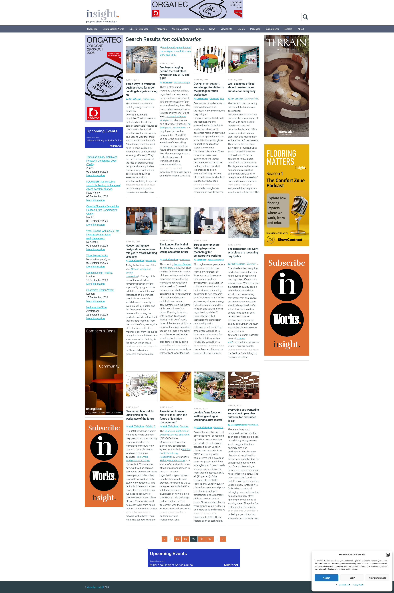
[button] (387, 554)
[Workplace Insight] (102, 15)
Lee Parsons (202, 98)
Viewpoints (226, 29)
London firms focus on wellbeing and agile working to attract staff (208, 416)
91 (202, 538)
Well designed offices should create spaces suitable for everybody (241, 87)
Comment (214, 98)
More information (95, 175)
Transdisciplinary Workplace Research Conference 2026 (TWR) (101, 161)
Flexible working (221, 427)
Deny (352, 578)
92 (210, 538)
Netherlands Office (96, 307)
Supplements (272, 29)
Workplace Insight (95, 587)
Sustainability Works (113, 29)
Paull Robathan (238, 264)
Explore (288, 29)
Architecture (148, 99)
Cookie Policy (344, 585)
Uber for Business (139, 29)
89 (185, 538)
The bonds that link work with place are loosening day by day (243, 252)
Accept (326, 578)
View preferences (377, 578)
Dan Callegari (135, 99)
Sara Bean (167, 82)
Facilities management (184, 82)
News (212, 29)
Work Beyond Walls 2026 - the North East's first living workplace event (102, 235)
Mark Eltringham (136, 260)
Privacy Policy (358, 585)
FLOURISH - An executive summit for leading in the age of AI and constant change (103, 185)
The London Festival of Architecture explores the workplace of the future (175, 248)
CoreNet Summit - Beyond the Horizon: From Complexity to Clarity (102, 210)
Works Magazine (180, 29)
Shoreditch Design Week (100, 290)
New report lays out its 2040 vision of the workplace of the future (140, 415)
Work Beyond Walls (97, 255)
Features (199, 29)
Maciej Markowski (239, 424)
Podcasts (255, 29)
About (301, 29)
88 (177, 538)
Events (241, 29)
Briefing (149, 426)
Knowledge (225, 98)
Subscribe (92, 29)
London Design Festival (99, 272)
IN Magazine (160, 29)
